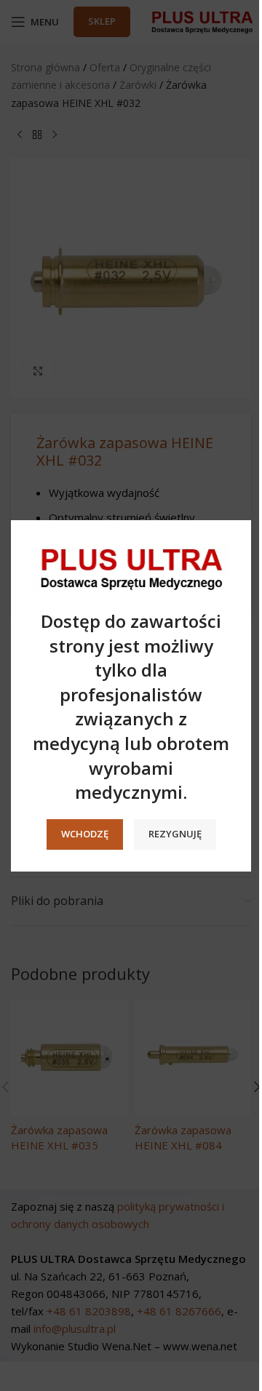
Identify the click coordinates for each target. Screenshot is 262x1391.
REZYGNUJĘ (175, 833)
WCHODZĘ (84, 833)
